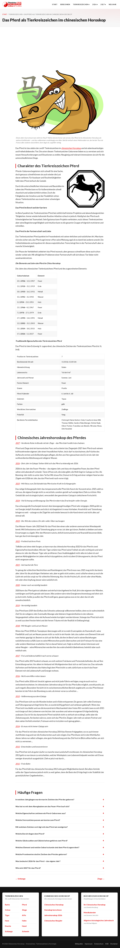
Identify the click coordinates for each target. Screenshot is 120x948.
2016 (17, 676)
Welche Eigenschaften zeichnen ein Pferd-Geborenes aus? (40, 813)
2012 (17, 764)
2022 (17, 541)
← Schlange (20, 879)
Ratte (7, 905)
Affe (24, 915)
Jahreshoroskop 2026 (53, 915)
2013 (17, 747)
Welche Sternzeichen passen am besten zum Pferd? (37, 820)
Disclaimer (114, 944)
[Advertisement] (60, 44)
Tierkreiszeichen (80, 4)
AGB (107, 944)
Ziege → (101, 879)
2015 (17, 696)
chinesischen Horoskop (71, 148)
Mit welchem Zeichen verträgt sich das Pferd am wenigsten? (41, 827)
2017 (17, 656)
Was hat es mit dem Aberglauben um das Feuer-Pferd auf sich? (42, 806)
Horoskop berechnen (53, 910)
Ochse (7, 910)
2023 (17, 521)
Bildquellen (79, 944)
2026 (94, 4)
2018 (17, 626)
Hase (7, 921)
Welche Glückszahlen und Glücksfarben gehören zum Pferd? (41, 840)
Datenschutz (98, 944)
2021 (17, 565)
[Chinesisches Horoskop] (12, 4)
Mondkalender (90, 912)
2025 (17, 483)
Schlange (9, 931)
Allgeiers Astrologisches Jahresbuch (99, 920)
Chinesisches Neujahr (53, 921)
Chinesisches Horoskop (54, 905)
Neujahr (112, 4)
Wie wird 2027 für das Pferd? (28, 868)
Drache (8, 926)
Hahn (24, 921)
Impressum (88, 944)
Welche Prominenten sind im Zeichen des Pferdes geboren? (41, 854)
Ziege (24, 910)
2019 (17, 605)
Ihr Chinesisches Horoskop (94, 905)
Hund (24, 926)
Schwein (25, 931)
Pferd (24, 905)
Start (54, 4)
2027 (103, 4)
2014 (17, 726)
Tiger (7, 915)
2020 (17, 585)
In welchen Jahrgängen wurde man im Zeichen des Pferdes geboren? (44, 799)
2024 (17, 501)
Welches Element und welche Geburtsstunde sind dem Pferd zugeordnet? (47, 847)
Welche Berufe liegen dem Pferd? (30, 834)
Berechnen (65, 4)
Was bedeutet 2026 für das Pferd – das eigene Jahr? (37, 861)
